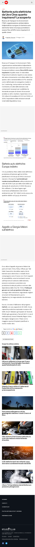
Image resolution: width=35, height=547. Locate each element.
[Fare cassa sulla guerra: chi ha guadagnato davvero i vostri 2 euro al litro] (17, 403)
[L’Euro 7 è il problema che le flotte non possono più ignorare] (17, 476)
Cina (30, 77)
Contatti (4, 503)
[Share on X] (3, 333)
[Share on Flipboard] (11, 333)
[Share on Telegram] (15, 333)
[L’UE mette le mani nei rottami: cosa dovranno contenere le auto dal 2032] (17, 453)
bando (17, 195)
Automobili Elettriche (8, 339)
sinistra (28, 193)
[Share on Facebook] (7, 333)
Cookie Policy (5, 506)
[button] (3, 2)
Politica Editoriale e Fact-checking (12, 511)
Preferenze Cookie (7, 515)
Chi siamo (4, 499)
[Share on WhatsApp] (19, 333)
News (4, 9)
